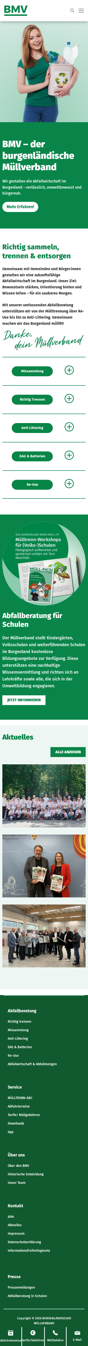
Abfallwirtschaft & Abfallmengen (32, 1064)
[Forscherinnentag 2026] (44, 795)
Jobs (11, 1217)
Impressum (16, 1234)
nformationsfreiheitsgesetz (29, 1251)
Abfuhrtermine (19, 1106)
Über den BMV (18, 1166)
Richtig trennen (32, 399)
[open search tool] (72, 11)
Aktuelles (15, 1225)
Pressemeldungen (21, 1287)
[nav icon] (81, 10)
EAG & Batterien (32, 456)
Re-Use (32, 484)
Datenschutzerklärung (24, 1242)
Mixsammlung (32, 371)
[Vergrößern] (78, 334)
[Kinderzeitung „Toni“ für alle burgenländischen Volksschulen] (44, 866)
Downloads (16, 1123)
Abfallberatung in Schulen (27, 1296)
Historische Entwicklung (26, 1174)
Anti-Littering (32, 428)
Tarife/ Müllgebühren (24, 1115)
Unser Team (17, 1183)
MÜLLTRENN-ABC (20, 1098)
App (10, 1132)
